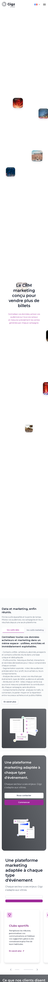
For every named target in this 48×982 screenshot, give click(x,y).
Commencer (24, 802)
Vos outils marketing (35, 630)
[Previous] (10, 969)
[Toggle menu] (44, 4)
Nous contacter (24, 795)
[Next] (37, 969)
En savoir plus (10, 702)
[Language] (37, 4)
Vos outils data (13, 630)
